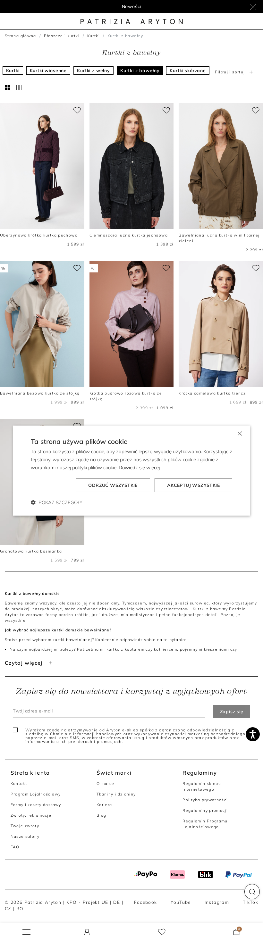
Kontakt (19, 783)
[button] (252, 891)
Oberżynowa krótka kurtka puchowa (39, 235)
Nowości (131, 6)
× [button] (239, 433)
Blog (101, 815)
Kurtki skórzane (188, 70)
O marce (106, 783)
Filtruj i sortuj (230, 72)
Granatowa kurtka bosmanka (31, 551)
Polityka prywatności (205, 799)
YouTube (181, 902)
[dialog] (131, 471)
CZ (8, 908)
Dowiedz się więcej (139, 467)
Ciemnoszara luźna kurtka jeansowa (128, 235)
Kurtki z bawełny (139, 70)
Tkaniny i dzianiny (116, 794)
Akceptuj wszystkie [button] (193, 485)
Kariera (104, 804)
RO (20, 908)
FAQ (15, 847)
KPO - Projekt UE (87, 902)
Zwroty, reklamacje (31, 815)
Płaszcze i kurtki (62, 35)
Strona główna (20, 35)
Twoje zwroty (25, 825)
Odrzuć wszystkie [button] (112, 485)
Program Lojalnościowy (36, 794)
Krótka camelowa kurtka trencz (212, 393)
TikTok (250, 902)
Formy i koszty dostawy (36, 804)
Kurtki (93, 35)
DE (116, 902)
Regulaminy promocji (205, 810)
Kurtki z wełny (93, 70)
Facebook (145, 902)
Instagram (217, 902)
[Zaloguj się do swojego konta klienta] (87, 932)
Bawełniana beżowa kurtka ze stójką (40, 393)
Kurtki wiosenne (48, 70)
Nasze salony (25, 836)
